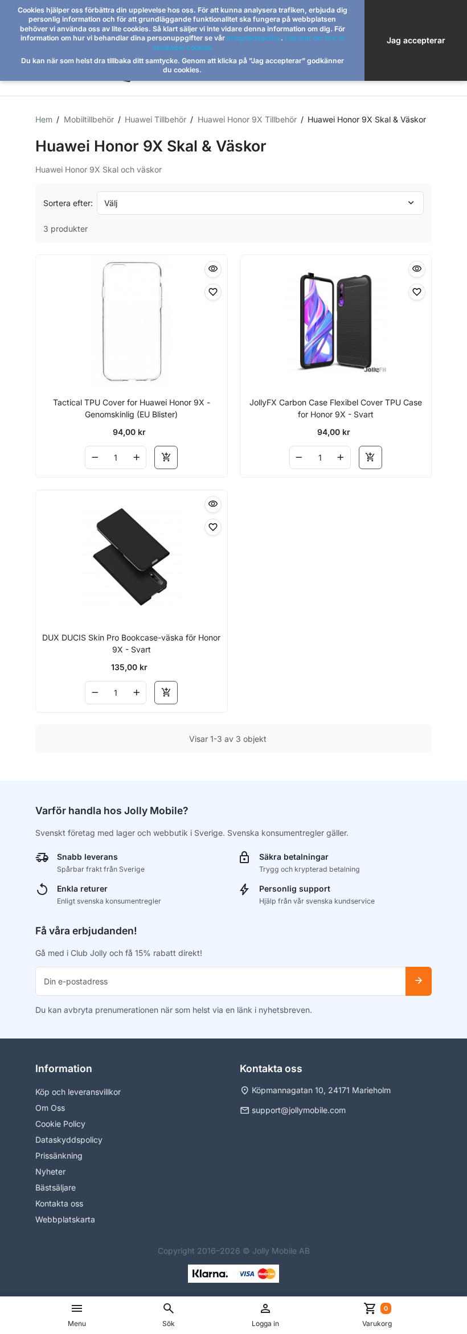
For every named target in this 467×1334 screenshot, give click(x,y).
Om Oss (50, 1108)
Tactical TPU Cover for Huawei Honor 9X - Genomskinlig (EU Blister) (131, 408)
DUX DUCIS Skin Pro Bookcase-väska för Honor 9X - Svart (131, 643)
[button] (168, 1315)
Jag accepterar (416, 40)
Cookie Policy (60, 1123)
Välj (110, 203)
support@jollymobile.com (299, 1110)
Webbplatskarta (65, 1219)
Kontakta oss (59, 1203)
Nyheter (50, 1171)
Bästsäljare (55, 1187)
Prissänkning (59, 1155)
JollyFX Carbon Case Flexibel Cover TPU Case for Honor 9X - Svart (335, 408)
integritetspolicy (254, 38)
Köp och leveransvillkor (78, 1092)
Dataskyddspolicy (69, 1139)
